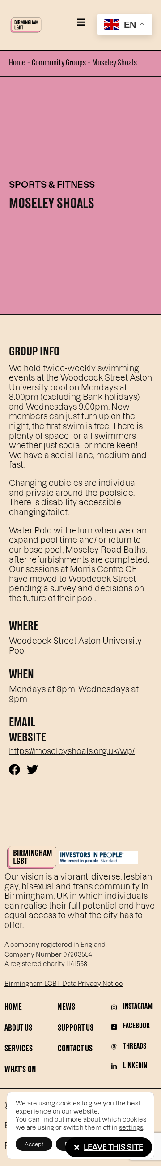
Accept (34, 1144)
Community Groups (59, 63)
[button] (81, 22)
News (66, 1007)
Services (18, 1049)
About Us (18, 1028)
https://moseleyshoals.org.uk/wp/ (72, 750)
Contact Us (75, 1049)
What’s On (20, 1070)
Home (17, 63)
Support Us (75, 1028)
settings (131, 1127)
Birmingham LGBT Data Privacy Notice (63, 983)
